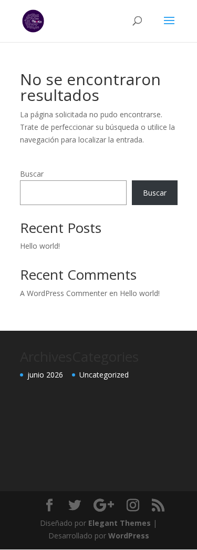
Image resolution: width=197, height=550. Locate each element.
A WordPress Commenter (63, 293)
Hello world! (40, 246)
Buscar (32, 174)
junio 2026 (45, 375)
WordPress (128, 536)
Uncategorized (104, 375)
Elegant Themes (119, 523)
